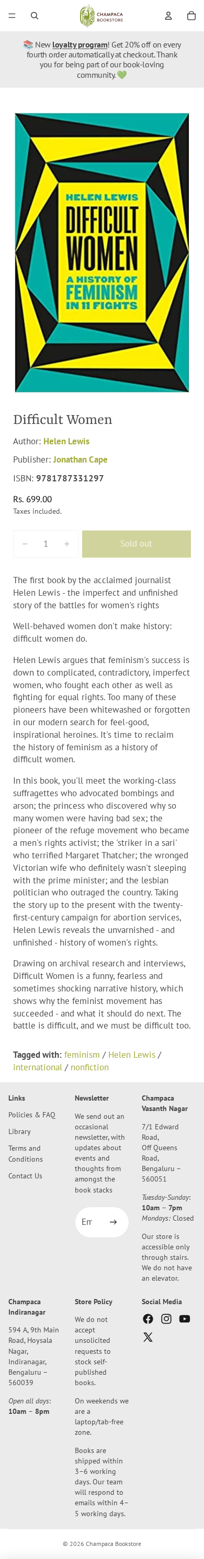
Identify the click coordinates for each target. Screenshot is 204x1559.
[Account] (168, 15)
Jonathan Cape (80, 459)
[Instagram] (166, 1319)
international (37, 1067)
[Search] (34, 15)
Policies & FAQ (31, 1114)
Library (19, 1131)
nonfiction (90, 1067)
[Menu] (12, 16)
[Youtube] (184, 1319)
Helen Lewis (66, 441)
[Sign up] (113, 1222)
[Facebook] (148, 1319)
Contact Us (25, 1175)
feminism (82, 1054)
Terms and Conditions (25, 1153)
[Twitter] (148, 1337)
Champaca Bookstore (113, 1544)
